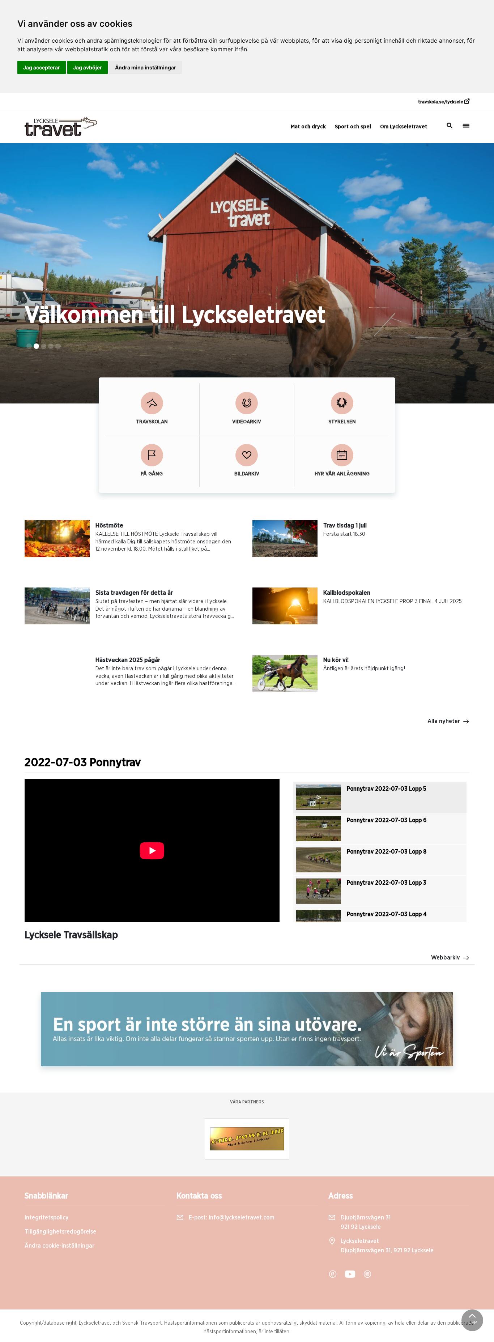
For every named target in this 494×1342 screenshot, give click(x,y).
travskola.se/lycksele (441, 102)
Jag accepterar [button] (41, 67)
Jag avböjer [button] (87, 67)
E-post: (230, 1218)
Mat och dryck (308, 126)
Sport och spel (353, 126)
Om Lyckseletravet (403, 126)
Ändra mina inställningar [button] (145, 67)
